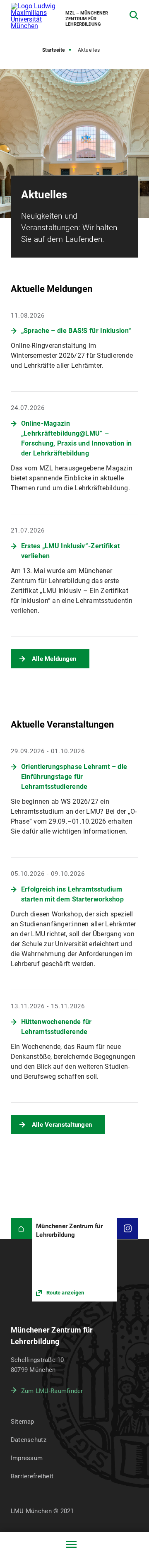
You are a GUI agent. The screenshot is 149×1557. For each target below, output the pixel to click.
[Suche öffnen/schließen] (134, 15)
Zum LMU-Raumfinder (52, 1391)
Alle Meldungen (54, 659)
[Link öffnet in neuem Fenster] (74, 1260)
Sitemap (22, 1421)
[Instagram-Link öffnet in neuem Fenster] (127, 1228)
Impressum (27, 1458)
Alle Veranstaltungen (62, 1124)
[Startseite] (21, 1228)
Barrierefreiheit (32, 1476)
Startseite (53, 50)
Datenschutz (28, 1440)
